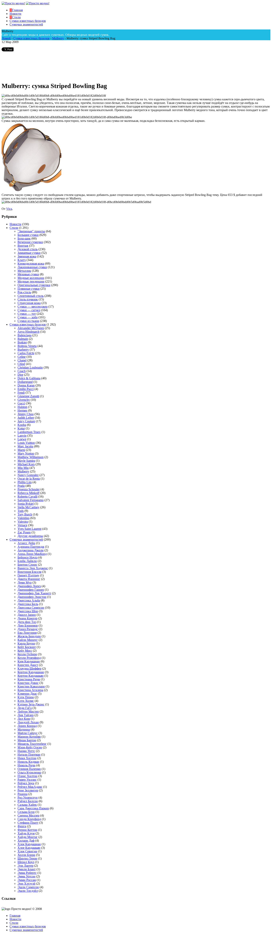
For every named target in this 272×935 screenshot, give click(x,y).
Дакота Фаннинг (29, 579)
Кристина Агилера (30, 690)
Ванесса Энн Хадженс (33, 568)
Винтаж (23, 245)
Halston (22, 407)
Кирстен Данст (28, 665)
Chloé (21, 364)
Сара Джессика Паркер (33, 808)
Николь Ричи (26, 765)
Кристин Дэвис (28, 683)
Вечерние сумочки (30, 242)
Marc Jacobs (25, 446)
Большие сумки (28, 235)
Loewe (22, 439)
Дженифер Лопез (29, 586)
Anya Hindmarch (28, 331)
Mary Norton (26, 453)
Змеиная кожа (27, 256)
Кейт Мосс (25, 650)
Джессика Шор (28, 611)
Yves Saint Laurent (29, 528)
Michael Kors (26, 464)
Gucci (21, 403)
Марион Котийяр (29, 736)
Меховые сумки (28, 274)
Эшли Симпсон (28, 887)
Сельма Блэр (26, 812)
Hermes (22, 410)
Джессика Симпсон (31, 607)
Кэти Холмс (26, 700)
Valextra (23, 521)
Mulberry (58, 38)
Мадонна (24, 729)
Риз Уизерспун (28, 797)
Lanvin (22, 435)
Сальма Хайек (27, 804)
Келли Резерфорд (29, 657)
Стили (14, 227)
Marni (21, 450)
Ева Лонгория (27, 632)
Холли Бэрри (26, 855)
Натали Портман (29, 754)
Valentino (23, 518)
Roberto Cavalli (27, 496)
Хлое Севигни (27, 851)
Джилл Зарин (27, 614)
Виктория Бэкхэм (29, 571)
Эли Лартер (25, 865)
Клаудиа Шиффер (29, 668)
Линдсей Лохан (28, 722)
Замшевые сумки (29, 252)
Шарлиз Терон (27, 858)
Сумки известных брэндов (31, 38)
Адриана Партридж (31, 546)
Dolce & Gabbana (29, 378)
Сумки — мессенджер (33, 306)
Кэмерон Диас (27, 693)
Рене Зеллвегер (28, 790)
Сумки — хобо (28, 317)
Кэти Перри (26, 697)
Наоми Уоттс (26, 751)
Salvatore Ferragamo (31, 500)
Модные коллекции (31, 278)
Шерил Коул (26, 862)
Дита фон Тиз (27, 622)
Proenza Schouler (29, 489)
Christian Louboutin (30, 367)
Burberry (23, 349)
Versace (22, 525)
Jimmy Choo (26, 414)
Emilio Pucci (26, 389)
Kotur (21, 428)
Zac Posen (24, 532)
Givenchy (24, 399)
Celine (22, 356)
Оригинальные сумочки (34, 285)
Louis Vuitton (26, 442)
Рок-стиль (24, 292)
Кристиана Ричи (29, 679)
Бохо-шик (24, 238)
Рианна (22, 794)
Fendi (21, 392)
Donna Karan (26, 385)
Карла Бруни (26, 643)
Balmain (23, 338)
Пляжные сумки (29, 288)
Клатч (22, 260)
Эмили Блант (27, 869)
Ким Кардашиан (29, 661)
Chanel (22, 360)
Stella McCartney (28, 507)
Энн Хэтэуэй (26, 883)
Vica (9, 208)
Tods (21, 510)
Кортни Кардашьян (31, 675)
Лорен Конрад (27, 726)
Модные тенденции (31, 281)
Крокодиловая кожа (31, 263)
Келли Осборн (27, 654)
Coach (22, 371)
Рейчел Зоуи (26, 783)
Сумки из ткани (28, 321)
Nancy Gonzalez (28, 475)
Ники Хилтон (27, 758)
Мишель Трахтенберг (32, 743)
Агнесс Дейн (26, 543)
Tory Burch (25, 514)
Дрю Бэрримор (28, 625)
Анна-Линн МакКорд (32, 554)
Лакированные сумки (32, 267)
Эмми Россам (27, 880)
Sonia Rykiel (26, 503)
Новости (15, 224)
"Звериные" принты (31, 231)
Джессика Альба (29, 600)
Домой (6, 38)
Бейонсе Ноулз (27, 557)
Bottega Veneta (27, 346)
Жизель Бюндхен (29, 636)
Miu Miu (23, 467)
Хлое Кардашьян (29, 847)
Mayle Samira (26, 460)
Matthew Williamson (31, 457)
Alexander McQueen (31, 328)
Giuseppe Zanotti (28, 396)
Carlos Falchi (26, 353)
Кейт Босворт (27, 647)
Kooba (22, 424)
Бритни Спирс (27, 564)
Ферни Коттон (27, 829)
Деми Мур (25, 582)
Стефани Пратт (28, 822)
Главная (15, 915)
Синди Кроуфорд (29, 819)
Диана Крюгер (27, 618)
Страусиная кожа (29, 303)
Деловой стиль (28, 249)
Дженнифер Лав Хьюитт (34, 593)
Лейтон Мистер (28, 711)
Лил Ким (24, 718)
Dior (20, 374)
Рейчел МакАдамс (30, 786)
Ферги (22, 826)
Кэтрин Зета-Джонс (31, 704)
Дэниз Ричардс (28, 629)
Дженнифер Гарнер (31, 589)
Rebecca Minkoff (28, 493)
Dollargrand (25, 381)
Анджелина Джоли (31, 550)
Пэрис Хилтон (27, 776)
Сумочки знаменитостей (26, 539)
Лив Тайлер (26, 715)
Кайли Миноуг (28, 640)
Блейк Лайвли (27, 561)
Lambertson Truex (29, 432)
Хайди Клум (26, 833)
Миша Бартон (27, 740)
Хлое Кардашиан (29, 844)
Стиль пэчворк (28, 299)
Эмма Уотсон (26, 876)
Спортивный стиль (31, 295)
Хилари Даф (26, 840)
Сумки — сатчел (29, 310)
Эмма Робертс (27, 872)
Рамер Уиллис (27, 779)
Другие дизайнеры (30, 536)
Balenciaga (24, 335)
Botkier (22, 342)
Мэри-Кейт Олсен (30, 747)
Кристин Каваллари (31, 686)
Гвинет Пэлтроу (28, 575)
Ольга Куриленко (29, 772)
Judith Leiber (26, 417)
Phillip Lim (25, 482)
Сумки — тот (27, 313)
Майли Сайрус (28, 733)
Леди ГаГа (25, 708)
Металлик (24, 270)
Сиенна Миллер (28, 815)
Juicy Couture (26, 421)
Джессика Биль (28, 604)
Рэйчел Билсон (28, 801)
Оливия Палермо (29, 769)
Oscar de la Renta (29, 478)
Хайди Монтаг (28, 837)
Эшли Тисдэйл (28, 890)
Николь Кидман (28, 761)
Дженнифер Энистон (32, 597)
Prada (21, 485)
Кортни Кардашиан (31, 672)
